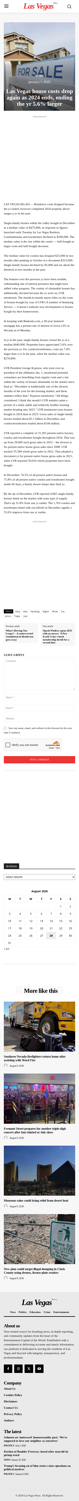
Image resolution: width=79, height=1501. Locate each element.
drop (17, 611)
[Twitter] (29, 1368)
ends (25, 611)
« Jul (6, 948)
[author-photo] (6, 1066)
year (25, 616)
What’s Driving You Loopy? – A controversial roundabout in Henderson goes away (19, 635)
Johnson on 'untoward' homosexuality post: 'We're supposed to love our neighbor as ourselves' (35, 1439)
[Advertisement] (39, 158)
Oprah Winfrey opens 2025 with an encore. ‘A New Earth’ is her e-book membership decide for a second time (57, 636)
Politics (9, 1445)
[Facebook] (8, 1368)
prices (8, 616)
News (39, 76)
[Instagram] (18, 1368)
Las (63, 611)
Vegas (17, 616)
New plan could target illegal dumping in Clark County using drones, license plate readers (34, 1270)
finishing (35, 611)
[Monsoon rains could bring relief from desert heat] (39, 1171)
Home (55, 611)
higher (46, 611)
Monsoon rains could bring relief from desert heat (36, 1200)
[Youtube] (39, 1368)
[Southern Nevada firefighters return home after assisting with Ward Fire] (39, 1027)
